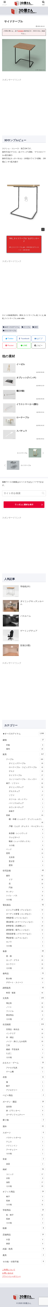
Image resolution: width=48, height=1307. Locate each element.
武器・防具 (23, 1249)
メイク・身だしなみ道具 (24, 1041)
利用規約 (21, 31)
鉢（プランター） (24, 1111)
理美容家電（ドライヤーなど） (24, 934)
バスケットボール (24, 1138)
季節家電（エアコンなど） (24, 938)
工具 (24, 1045)
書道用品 (24, 1015)
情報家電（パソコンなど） (24, 918)
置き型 (26, 861)
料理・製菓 (24, 993)
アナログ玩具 (24, 1068)
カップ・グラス (24, 960)
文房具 (23, 998)
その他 (26, 845)
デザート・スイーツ (24, 982)
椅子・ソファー (24, 783)
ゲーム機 (24, 1072)
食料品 (23, 973)
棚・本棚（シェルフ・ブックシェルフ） (26, 820)
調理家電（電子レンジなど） (24, 930)
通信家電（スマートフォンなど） (24, 922)
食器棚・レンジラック (26, 833)
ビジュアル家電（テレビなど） (24, 910)
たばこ (24, 1053)
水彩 (24, 1178)
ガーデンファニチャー (24, 1115)
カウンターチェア (26, 807)
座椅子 (26, 811)
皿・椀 (24, 956)
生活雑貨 (23, 1024)
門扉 (26, 888)
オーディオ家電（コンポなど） (24, 914)
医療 (23, 1228)
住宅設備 (23, 870)
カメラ (24, 942)
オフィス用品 (23, 1192)
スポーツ (23, 1133)
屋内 (24, 749)
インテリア (24, 1033)
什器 (24, 1240)
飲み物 (24, 979)
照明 (24, 853)
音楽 (23, 1159)
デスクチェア (26, 791)
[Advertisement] (24, 105)
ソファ (26, 795)
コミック (24, 1174)
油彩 (24, 1182)
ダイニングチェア (26, 787)
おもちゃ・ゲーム (23, 1063)
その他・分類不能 (23, 1261)
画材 (23, 1169)
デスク (26, 771)
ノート (24, 1007)
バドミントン (24, 1146)
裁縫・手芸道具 (24, 1049)
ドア (26, 880)
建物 (23, 740)
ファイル (24, 1011)
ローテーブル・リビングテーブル (26, 767)
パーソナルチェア (26, 803)
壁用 (26, 865)
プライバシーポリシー (11, 1276)
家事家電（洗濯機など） (24, 926)
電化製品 (23, 905)
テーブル (27, 327)
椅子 (24, 1197)
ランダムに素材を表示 (24, 504)
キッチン (24, 892)
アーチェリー (24, 1150)
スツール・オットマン (26, 799)
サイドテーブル (10, 331)
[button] (39, 345)
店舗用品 (23, 1234)
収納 (24, 815)
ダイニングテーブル (26, 763)
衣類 (23, 1077)
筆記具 (24, 1003)
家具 (36, 327)
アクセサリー (24, 1090)
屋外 (23, 1126)
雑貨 (24, 1244)
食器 (23, 951)
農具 (23, 1255)
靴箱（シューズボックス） (26, 841)
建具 (24, 876)
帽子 (24, 1086)
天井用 (26, 857)
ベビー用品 (23, 1095)
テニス (24, 1142)
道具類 (24, 1107)
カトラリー (24, 964)
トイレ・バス (24, 896)
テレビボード (26, 837)
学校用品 (23, 1210)
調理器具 (23, 988)
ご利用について (8, 1270)
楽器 (24, 1164)
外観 (24, 745)
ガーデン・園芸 (23, 1102)
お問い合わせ (7, 1273)
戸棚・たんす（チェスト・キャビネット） (26, 827)
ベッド (24, 849)
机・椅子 (24, 1215)
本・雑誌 (24, 1037)
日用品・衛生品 (24, 1029)
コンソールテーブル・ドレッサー (26, 779)
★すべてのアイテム (12, 327)
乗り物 (23, 1120)
